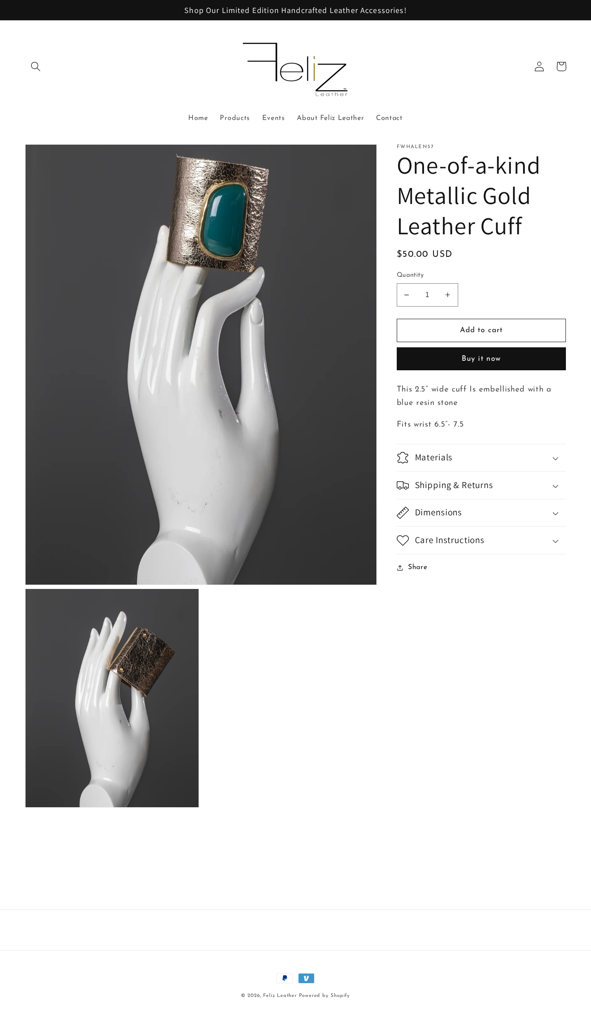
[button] (36, 66)
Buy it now (481, 358)
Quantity (410, 275)
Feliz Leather (279, 995)
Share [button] (417, 567)
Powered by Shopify (324, 995)
